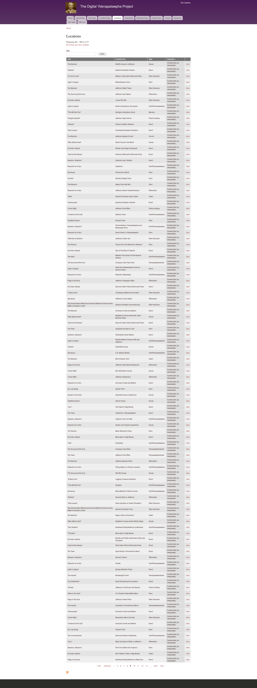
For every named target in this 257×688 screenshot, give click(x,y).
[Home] (71, 8)
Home (70, 18)
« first (99, 665)
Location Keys (105, 18)
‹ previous (107, 665)
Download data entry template (77, 44)
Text (68, 50)
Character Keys (142, 18)
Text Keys (92, 18)
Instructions (80, 18)
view (187, 64)
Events (167, 18)
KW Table (71, 22)
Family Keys (157, 18)
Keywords (177, 18)
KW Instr (82, 22)
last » (162, 665)
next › (156, 665)
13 (147, 665)
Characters (129, 18)
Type (150, 59)
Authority (170, 59)
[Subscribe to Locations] (67, 671)
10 (134, 665)
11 (138, 665)
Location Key (120, 59)
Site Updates (186, 2)
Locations (117, 18)
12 (142, 665)
